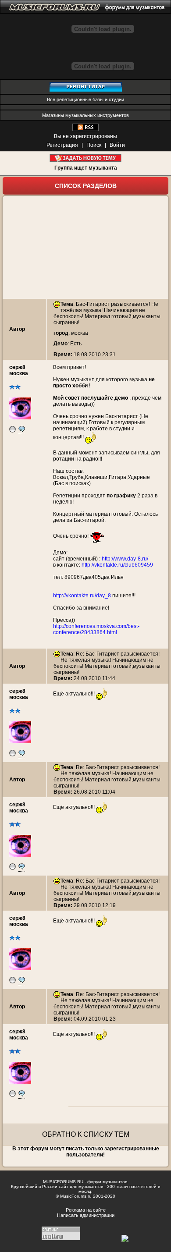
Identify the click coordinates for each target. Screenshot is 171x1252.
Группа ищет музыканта (85, 168)
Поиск (93, 145)
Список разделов (86, 185)
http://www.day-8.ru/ (125, 559)
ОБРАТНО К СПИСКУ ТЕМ (85, 1134)
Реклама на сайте (86, 1210)
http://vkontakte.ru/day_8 (82, 595)
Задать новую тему (85, 158)
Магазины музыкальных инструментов (85, 115)
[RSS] (85, 129)
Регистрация (62, 145)
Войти (117, 145)
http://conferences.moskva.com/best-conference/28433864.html (96, 629)
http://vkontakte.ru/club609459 (117, 565)
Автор (17, 329)
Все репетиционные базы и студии (85, 99)
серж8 (17, 367)
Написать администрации (85, 1215)
